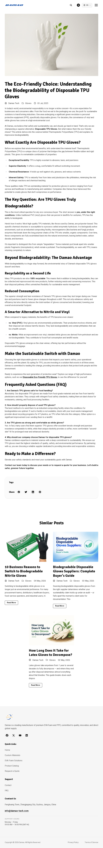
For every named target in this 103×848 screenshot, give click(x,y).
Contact (8, 785)
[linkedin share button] (33, 492)
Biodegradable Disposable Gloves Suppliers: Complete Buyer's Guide (74, 571)
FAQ (6, 790)
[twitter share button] (26, 492)
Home (7, 750)
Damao (21, 842)
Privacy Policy (73, 842)
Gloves (28, 103)
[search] (72, 5)
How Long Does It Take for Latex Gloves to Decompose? (50, 652)
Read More (11, 602)
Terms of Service (91, 842)
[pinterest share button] (40, 492)
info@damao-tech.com (17, 811)
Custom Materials (12, 755)
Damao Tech (13, 103)
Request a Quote (12, 771)
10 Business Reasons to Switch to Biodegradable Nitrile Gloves (24, 571)
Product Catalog (12, 765)
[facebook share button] (19, 492)
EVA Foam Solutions (13, 760)
